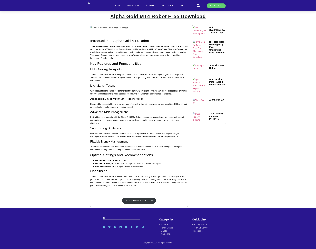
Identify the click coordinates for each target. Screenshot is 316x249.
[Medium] (142, 226)
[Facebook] (103, 226)
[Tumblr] (131, 226)
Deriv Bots (151, 6)
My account (167, 6)
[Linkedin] (120, 226)
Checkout (183, 6)
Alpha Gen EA (216, 100)
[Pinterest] (137, 226)
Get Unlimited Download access (139, 200)
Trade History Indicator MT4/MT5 (216, 116)
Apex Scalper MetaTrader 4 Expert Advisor (217, 82)
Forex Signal (133, 6)
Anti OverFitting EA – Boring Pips (217, 30)
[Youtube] (126, 226)
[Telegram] (115, 226)
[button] (198, 5)
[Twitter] (109, 226)
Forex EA (117, 6)
